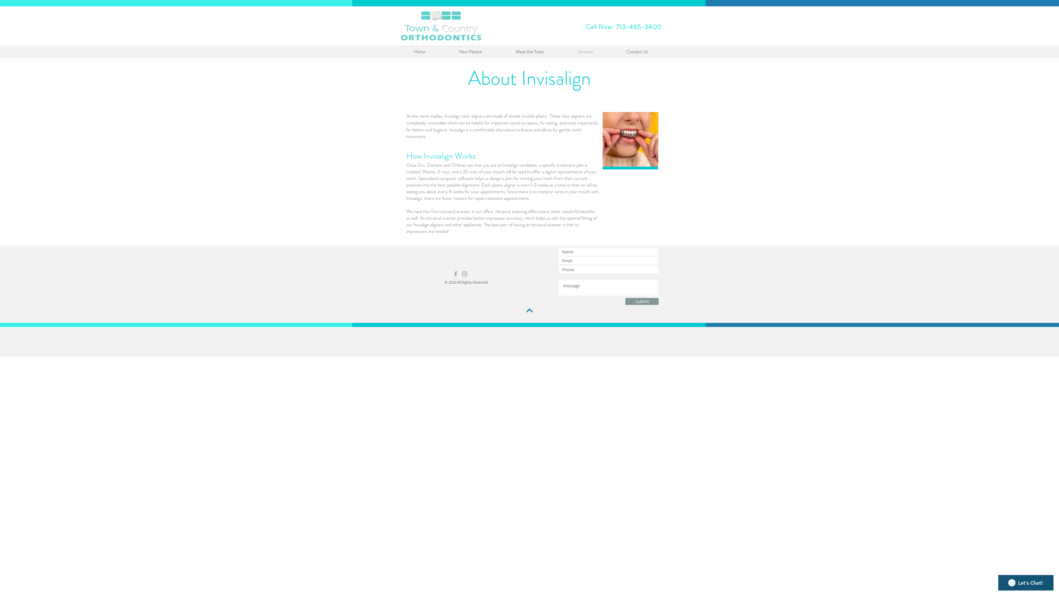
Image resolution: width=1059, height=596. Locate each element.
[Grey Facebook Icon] (455, 273)
